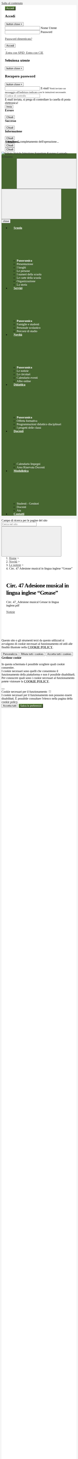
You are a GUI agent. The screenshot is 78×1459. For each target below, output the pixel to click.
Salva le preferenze (30, 705)
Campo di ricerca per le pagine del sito (24, 520)
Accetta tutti (59, 654)
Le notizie (15, 565)
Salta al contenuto (12, 3)
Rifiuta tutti (32, 654)
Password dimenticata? (18, 38)
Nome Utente (49, 28)
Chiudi (9, 117)
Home (12, 558)
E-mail (45, 88)
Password (46, 32)
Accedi (10, 8)
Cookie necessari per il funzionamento (25, 691)
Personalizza (10, 654)
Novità (13, 561)
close (6, 221)
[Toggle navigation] (31, 204)
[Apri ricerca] (46, 173)
